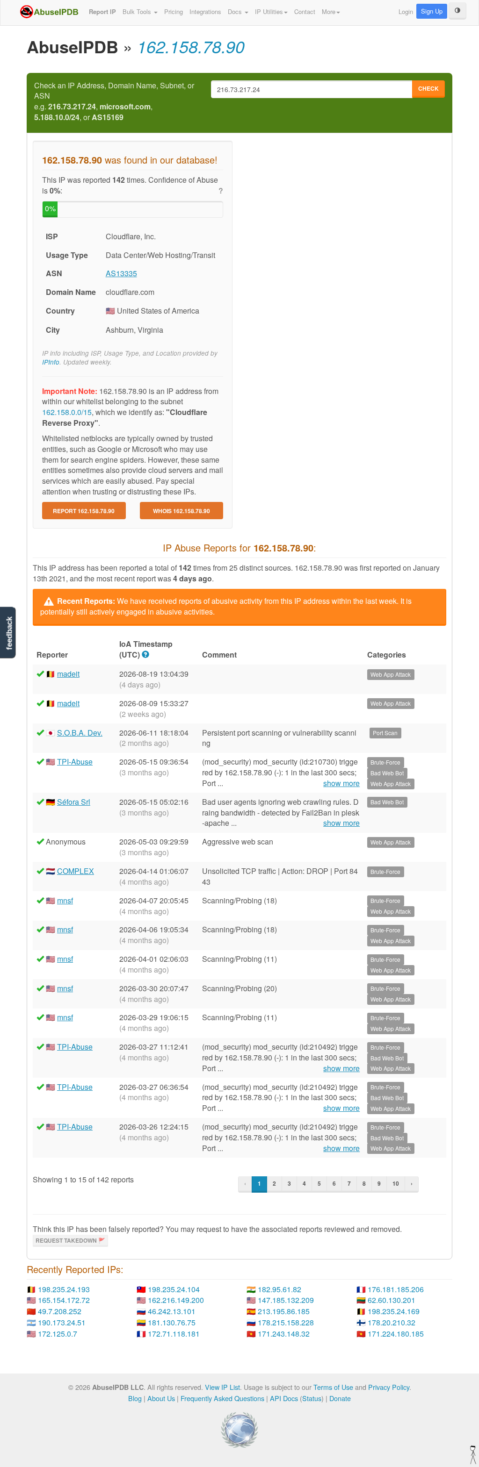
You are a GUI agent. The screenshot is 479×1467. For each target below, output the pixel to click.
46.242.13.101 (172, 1311)
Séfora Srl (73, 801)
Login (406, 11)
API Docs (284, 1398)
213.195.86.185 (284, 1311)
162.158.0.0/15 (67, 412)
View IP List (222, 1387)
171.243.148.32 (284, 1333)
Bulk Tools (138, 11)
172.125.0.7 (57, 1333)
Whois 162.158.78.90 (181, 511)
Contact (304, 11)
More (328, 11)
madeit (68, 673)
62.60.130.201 (391, 1300)
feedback (9, 633)
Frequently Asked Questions (222, 1398)
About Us (161, 1398)
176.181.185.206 (396, 1289)
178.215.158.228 (286, 1322)
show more (341, 783)
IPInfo (50, 362)
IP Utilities (269, 11)
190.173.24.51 (62, 1322)
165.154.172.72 (64, 1300)
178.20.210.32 (391, 1322)
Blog (135, 1398)
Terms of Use (333, 1387)
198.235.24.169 (394, 1311)
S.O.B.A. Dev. (79, 732)
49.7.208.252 (59, 1311)
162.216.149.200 (176, 1300)
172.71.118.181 (174, 1333)
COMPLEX (75, 871)
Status (311, 1398)
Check (428, 88)
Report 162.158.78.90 (84, 511)
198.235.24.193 (64, 1289)
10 (395, 1183)
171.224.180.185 (396, 1333)
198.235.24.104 (174, 1289)
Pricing (173, 11)
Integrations (205, 11)
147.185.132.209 (286, 1300)
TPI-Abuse (75, 761)
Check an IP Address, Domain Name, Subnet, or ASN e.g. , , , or (114, 101)
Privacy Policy (388, 1387)
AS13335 (121, 273)
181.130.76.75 (172, 1322)
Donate (340, 1398)
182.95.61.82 (279, 1289)
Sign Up (432, 11)
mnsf (65, 900)
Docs (236, 11)
